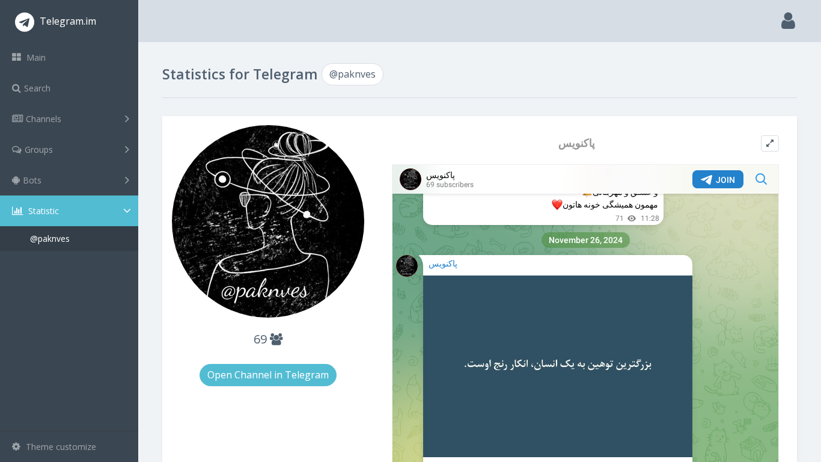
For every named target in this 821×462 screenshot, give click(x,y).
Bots (32, 180)
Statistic (42, 211)
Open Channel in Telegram (268, 374)
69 (262, 339)
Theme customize (59, 446)
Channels (43, 119)
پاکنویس (576, 143)
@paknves (50, 238)
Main (35, 57)
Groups (39, 149)
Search (37, 88)
